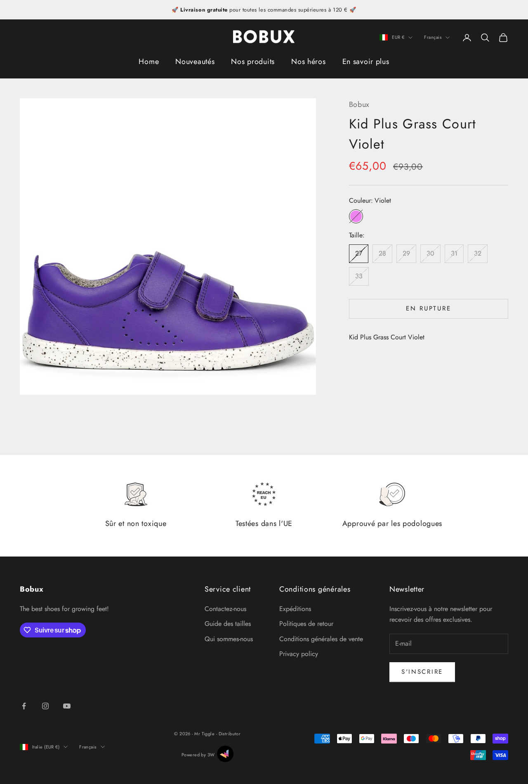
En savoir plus (365, 61)
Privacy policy (298, 653)
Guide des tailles (228, 623)
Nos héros (308, 61)
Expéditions (295, 608)
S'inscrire (422, 671)
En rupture (428, 308)
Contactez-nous (225, 608)
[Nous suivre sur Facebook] (24, 706)
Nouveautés (194, 61)
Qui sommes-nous (229, 639)
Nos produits (253, 61)
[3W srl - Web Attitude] (225, 754)
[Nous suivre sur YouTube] (67, 706)
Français (432, 37)
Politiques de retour (306, 623)
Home (149, 61)
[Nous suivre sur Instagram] (45, 706)
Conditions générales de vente (321, 639)
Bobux (359, 104)
